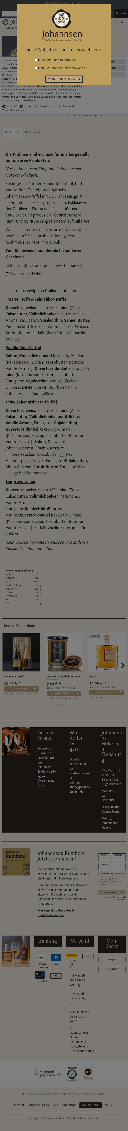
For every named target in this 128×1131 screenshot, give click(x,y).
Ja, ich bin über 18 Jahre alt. (56, 60)
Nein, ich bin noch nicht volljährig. (61, 68)
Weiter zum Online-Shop (64, 79)
